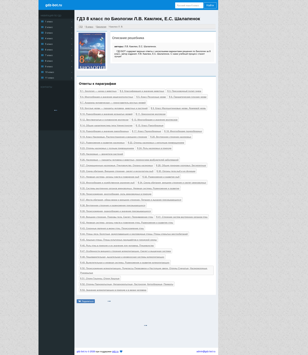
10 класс (49, 72)
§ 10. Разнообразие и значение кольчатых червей (106, 113)
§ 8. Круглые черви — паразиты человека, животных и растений (114, 108)
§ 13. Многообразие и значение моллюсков (154, 119)
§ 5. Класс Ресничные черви (151, 96)
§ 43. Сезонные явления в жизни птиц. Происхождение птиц (112, 228)
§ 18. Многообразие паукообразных (183, 131)
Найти (210, 5)
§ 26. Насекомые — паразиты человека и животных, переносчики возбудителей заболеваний (129, 159)
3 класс (49, 32)
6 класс (49, 49)
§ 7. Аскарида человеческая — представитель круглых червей (113, 102)
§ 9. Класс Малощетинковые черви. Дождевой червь (178, 108)
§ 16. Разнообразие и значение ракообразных (104, 131)
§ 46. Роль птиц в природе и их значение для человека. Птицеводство (117, 245)
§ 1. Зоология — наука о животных (98, 90)
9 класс (49, 66)
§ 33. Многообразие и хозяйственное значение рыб (107, 182)
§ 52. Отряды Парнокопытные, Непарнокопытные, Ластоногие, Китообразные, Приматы (126, 284)
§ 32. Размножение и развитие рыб (161, 176)
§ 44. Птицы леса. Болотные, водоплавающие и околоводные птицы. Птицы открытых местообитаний (134, 233)
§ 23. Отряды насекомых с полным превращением (107, 148)
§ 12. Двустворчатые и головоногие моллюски (104, 119)
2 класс (49, 27)
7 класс (49, 55)
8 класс (49, 60)
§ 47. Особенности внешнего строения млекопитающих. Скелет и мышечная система (125, 251)
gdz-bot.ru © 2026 (86, 351)
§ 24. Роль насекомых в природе (154, 148)
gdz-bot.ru (53, 4)
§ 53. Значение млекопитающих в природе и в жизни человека (113, 289)
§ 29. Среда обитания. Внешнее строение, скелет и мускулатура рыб (116, 171)
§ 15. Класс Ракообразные (149, 125)
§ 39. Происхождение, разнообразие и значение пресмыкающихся (115, 211)
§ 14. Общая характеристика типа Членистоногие (106, 125)
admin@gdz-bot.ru (206, 351)
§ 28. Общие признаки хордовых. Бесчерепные (181, 165)
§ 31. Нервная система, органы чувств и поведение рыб (109, 176)
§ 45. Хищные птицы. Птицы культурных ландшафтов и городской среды (118, 239)
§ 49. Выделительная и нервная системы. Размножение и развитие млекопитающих (124, 262)
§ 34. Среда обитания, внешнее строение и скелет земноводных (172, 182)
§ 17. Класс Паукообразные (146, 131)
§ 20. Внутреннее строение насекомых (170, 136)
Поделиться (88, 301)
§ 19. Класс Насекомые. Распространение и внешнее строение (113, 136)
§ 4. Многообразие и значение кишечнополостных (106, 96)
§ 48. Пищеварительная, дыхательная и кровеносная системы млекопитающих (122, 256)
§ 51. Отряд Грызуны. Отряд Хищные (100, 278)
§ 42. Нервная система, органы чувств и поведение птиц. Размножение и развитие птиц (126, 222)
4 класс (49, 38)
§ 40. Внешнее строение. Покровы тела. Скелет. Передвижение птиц (116, 216)
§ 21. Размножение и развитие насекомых (102, 142)
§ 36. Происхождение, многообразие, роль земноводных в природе (115, 193)
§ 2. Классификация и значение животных (142, 90)
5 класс (49, 43)
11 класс (49, 77)
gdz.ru (115, 351)
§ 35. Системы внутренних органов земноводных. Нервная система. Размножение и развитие (129, 188)
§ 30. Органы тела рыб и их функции (176, 171)
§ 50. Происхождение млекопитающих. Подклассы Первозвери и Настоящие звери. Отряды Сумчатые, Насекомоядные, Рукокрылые (144, 270)
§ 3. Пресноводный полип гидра (184, 90)
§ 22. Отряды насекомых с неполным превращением (156, 142)
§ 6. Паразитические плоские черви (187, 96)
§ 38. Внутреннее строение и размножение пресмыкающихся (112, 205)
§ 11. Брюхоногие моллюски (151, 113)
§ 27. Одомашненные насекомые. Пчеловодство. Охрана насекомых (116, 165)
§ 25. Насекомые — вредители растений (101, 153)
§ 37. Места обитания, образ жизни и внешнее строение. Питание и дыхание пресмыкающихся (130, 199)
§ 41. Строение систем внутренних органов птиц (181, 216)
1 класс (49, 21)
